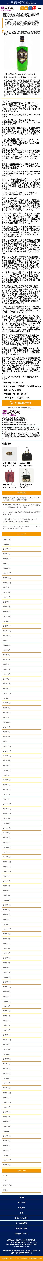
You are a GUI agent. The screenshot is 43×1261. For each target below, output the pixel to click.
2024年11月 (7, 635)
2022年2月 (6, 794)
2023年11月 (7, 693)
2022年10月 (7, 756)
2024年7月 (6, 655)
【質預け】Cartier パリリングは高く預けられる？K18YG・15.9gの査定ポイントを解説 (20, 520)
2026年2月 (6, 563)
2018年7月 (6, 1001)
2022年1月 (6, 799)
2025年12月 (7, 573)
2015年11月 (7, 1155)
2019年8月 (6, 939)
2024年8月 (6, 650)
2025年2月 (6, 621)
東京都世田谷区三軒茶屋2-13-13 (16, 420)
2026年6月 (6, 544)
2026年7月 (6, 539)
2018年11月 (7, 982)
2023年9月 (6, 703)
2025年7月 (6, 597)
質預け (5, 1190)
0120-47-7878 (23, 403)
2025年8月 (6, 592)
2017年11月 (7, 1040)
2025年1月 (6, 626)
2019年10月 (7, 929)
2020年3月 (6, 905)
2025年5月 (6, 607)
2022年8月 (6, 765)
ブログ (11, 13)
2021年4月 (6, 842)
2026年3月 (6, 559)
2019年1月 (6, 972)
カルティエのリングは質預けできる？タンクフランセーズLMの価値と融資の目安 (21, 527)
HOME (5, 13)
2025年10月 (7, 583)
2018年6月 (6, 1006)
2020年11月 (7, 866)
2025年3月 (6, 616)
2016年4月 (6, 1131)
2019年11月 (7, 924)
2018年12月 (7, 977)
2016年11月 (7, 1097)
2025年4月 (6, 611)
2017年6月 (6, 1064)
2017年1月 (6, 1088)
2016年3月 (6, 1136)
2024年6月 (6, 660)
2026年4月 (6, 554)
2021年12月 (7, 804)
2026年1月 (6, 568)
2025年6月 (6, 602)
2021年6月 (6, 833)
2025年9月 (6, 587)
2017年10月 (7, 1044)
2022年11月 (7, 751)
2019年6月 (6, 948)
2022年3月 (6, 789)
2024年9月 (6, 645)
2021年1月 (6, 857)
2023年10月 (7, 698)
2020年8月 (6, 881)
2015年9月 (6, 1165)
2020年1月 (6, 915)
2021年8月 (6, 823)
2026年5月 (6, 549)
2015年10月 (7, 1160)
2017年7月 (6, 1059)
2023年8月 (6, 708)
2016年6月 (6, 1121)
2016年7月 (6, 1117)
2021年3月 (6, 847)
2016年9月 (6, 1107)
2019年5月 (6, 953)
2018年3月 (6, 1020)
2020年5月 (6, 895)
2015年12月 (7, 1150)
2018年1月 (6, 1030)
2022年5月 (6, 780)
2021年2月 (6, 852)
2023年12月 (7, 688)
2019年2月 (6, 968)
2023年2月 (6, 737)
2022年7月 (6, 770)
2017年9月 (6, 1049)
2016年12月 (7, 1093)
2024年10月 (7, 640)
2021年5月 (6, 838)
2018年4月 (6, 1016)
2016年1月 (6, 1145)
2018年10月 (7, 987)
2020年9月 (6, 876)
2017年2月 (6, 1083)
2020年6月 (6, 891)
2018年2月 (6, 1025)
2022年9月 (6, 761)
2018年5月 (6, 1011)
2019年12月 (7, 919)
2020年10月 (7, 871)
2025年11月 (7, 578)
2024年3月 (6, 674)
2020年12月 (7, 862)
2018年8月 (6, 996)
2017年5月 (6, 1068)
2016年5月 (6, 1126)
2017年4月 (6, 1073)
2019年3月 (6, 963)
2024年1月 (6, 684)
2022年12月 (7, 746)
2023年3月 (6, 732)
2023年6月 (6, 717)
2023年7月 (6, 712)
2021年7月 (6, 828)
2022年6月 (6, 775)
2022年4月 (6, 785)
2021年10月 (7, 814)
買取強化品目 (7, 1185)
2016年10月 (7, 1102)
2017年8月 (6, 1054)
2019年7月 (6, 943)
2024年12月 (7, 631)
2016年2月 (6, 1141)
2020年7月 (6, 886)
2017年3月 (6, 1078)
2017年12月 (7, 1035)
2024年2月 (6, 679)
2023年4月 (6, 727)
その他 (5, 1176)
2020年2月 (6, 910)
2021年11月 (7, 809)
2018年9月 (6, 992)
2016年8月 (6, 1112)
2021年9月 (6, 818)
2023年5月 (6, 722)
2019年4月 (6, 958)
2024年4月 (6, 669)
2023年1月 (6, 741)
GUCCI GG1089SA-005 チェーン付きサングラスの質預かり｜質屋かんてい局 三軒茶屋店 (21, 506)
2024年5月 (6, 664)
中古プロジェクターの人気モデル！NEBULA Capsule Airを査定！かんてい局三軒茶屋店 (21, 499)
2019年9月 (6, 934)
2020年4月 (6, 900)
